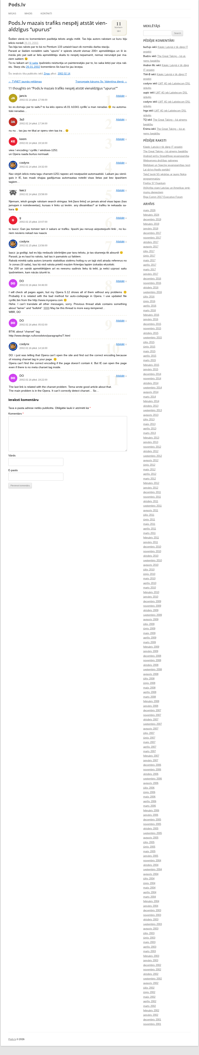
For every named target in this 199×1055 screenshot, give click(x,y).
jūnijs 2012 (149, 465)
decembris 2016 (152, 278)
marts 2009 (149, 642)
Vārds (12, 455)
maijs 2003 (149, 942)
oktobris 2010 (150, 556)
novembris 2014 (152, 378)
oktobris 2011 (150, 501)
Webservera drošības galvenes (160, 160)
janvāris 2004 (150, 906)
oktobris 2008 (150, 665)
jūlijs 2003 (148, 933)
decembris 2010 (152, 546)
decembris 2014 (152, 374)
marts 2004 (149, 897)
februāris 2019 (151, 224)
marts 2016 (149, 310)
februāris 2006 (151, 810)
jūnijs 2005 (149, 847)
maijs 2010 (149, 578)
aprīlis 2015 (149, 356)
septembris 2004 (152, 869)
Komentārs (16, 413)
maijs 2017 (149, 260)
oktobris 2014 (150, 383)
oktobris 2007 (150, 719)
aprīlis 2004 (149, 892)
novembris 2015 (152, 328)
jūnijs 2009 (149, 628)
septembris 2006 (152, 778)
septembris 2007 (152, 724)
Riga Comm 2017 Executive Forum (163, 197)
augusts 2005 (150, 837)
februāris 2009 (151, 647)
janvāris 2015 (150, 369)
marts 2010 (149, 587)
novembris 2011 (152, 497)
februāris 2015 (151, 365)
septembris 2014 (152, 387)
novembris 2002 (152, 969)
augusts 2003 (150, 928)
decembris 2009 (152, 601)
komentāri (119, 26)
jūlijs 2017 (148, 251)
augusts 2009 (150, 619)
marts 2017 (149, 269)
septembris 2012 (152, 456)
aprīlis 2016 (149, 306)
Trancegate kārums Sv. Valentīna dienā (101, 81)
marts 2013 (149, 433)
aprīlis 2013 (149, 428)
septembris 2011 (152, 506)
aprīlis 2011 (149, 528)
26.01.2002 (31, 43)
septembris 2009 (152, 615)
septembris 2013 (152, 410)
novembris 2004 (152, 860)
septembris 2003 (152, 924)
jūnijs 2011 (149, 519)
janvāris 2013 (150, 442)
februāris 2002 (151, 1010)
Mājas (12, 13)
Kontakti (46, 13)
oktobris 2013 (150, 406)
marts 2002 (149, 1006)
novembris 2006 (152, 769)
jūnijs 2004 (149, 883)
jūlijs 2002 (148, 988)
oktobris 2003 (150, 919)
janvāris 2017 (150, 274)
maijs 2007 (149, 742)
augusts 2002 (150, 983)
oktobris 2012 (150, 451)
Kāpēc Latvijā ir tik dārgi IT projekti (162, 147)
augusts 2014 (150, 392)
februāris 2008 (151, 701)
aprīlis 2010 (149, 583)
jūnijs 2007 (149, 738)
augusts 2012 (150, 460)
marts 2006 (149, 806)
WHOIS (28, 13)
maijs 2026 (149, 210)
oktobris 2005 (150, 828)
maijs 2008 (149, 687)
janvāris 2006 (150, 815)
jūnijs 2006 (149, 792)
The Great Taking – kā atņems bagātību (165, 151)
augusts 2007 (150, 728)
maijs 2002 (149, 997)
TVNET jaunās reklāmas (25, 81)
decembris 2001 (152, 1019)
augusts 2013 (150, 415)
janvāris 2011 (150, 542)
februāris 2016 (151, 315)
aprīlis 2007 (149, 747)
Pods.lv (16, 4)
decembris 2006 (152, 765)
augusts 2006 (150, 783)
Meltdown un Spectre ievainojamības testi (166, 165)
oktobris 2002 (150, 974)
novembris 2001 (152, 1024)
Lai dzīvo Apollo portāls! (156, 169)
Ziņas (47, 73)
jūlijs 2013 (148, 419)
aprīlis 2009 (149, 637)
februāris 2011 (151, 537)
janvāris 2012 (150, 487)
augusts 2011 (150, 510)
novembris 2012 (152, 447)
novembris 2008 (152, 660)
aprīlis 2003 (149, 947)
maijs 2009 (149, 633)
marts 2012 (149, 478)
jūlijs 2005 (148, 842)
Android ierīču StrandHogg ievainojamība (166, 156)
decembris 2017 (152, 233)
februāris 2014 (151, 401)
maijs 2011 (149, 524)
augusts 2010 (150, 565)
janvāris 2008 (150, 706)
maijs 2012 (149, 469)
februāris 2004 (151, 901)
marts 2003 (149, 951)
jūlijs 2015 (148, 342)
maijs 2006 (149, 796)
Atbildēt (120, 96)
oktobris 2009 (150, 610)
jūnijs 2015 (149, 346)
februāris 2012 (151, 483)
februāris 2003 (151, 956)
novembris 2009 (152, 606)
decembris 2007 (152, 710)
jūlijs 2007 (148, 733)
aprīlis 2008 (149, 692)
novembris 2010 (152, 551)
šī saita (33, 62)
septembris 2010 (152, 560)
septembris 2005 (152, 833)
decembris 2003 (152, 910)
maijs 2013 (149, 424)
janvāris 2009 (150, 651)
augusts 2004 (150, 874)
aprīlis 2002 (149, 1001)
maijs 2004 (149, 887)
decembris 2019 (152, 219)
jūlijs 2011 (148, 515)
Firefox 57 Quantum (154, 183)
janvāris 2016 (150, 319)
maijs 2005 (149, 851)
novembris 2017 (152, 237)
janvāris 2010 (150, 596)
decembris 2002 (152, 965)
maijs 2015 (149, 351)
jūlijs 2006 (148, 788)
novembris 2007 (152, 715)
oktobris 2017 (150, 242)
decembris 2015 (152, 324)
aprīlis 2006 (149, 801)
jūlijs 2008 (148, 678)
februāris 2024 (151, 215)
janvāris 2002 (150, 1015)
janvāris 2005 (150, 856)
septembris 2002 (152, 978)
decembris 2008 (152, 656)
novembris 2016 (152, 283)
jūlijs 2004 (148, 878)
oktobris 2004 (150, 865)
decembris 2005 (152, 819)
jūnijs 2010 (149, 574)
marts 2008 (149, 697)
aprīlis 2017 (149, 265)
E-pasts (13, 470)
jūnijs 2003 (149, 937)
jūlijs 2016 (148, 296)
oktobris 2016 (150, 287)
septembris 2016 (152, 292)
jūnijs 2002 (149, 992)
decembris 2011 (152, 492)
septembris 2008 (152, 669)
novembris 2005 (152, 824)
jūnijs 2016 (149, 301)
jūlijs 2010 (148, 569)
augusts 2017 (150, 246)
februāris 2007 (151, 756)
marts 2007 (149, 751)
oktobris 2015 (150, 333)
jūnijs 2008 (149, 683)
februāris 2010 (151, 592)
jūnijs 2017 (149, 255)
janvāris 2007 (150, 760)
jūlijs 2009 (148, 624)
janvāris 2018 (150, 228)
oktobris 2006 (150, 774)
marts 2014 (149, 397)
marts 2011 (149, 533)
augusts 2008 (150, 674)
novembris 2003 (152, 915)
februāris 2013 (151, 437)
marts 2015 (149, 360)
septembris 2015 (152, 337)
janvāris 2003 (150, 960)
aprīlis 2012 (149, 474)
